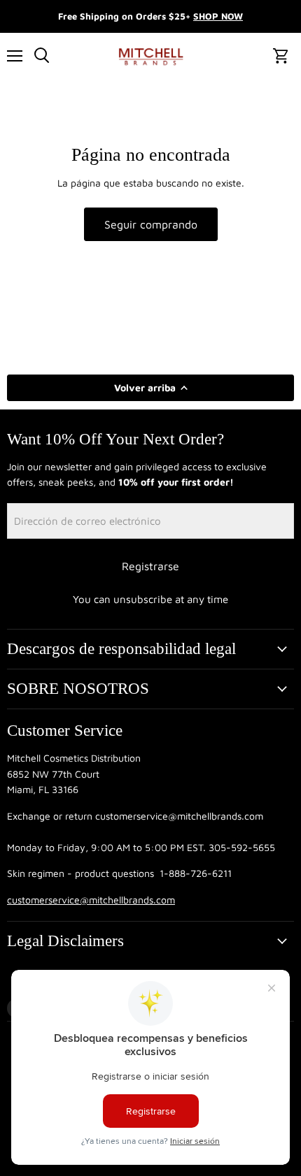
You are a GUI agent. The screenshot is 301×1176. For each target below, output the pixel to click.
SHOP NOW (218, 16)
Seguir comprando (150, 224)
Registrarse (150, 566)
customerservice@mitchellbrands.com (91, 900)
